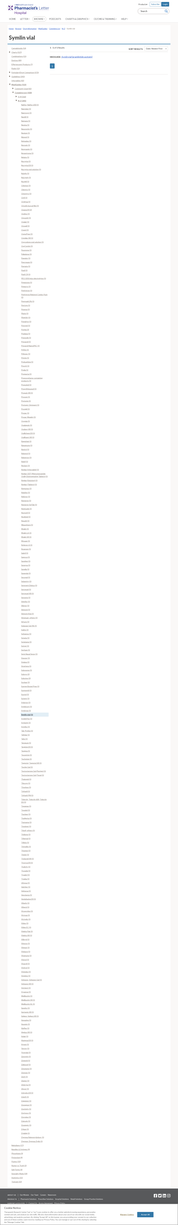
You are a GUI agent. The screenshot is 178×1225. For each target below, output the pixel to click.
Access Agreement (46, 1203)
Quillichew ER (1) (28, 433)
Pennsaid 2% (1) (27, 301)
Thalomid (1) (26, 779)
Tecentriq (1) (26, 755)
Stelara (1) (25, 662)
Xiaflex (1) (25, 1028)
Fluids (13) (15, 68)
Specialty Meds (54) (19, 1174)
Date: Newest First (154, 48)
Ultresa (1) (25, 883)
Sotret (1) (25, 646)
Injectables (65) (17, 80)
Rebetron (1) (26, 457)
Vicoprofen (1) (27, 911)
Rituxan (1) (25, 541)
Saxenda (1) (26, 573)
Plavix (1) (24, 313)
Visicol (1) (25, 960)
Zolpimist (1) (26, 1101)
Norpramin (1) (26, 149)
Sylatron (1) (25, 702)
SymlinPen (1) (26, 719)
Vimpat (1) (25, 947)
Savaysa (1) (25, 565)
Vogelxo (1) (25, 976)
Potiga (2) (25, 329)
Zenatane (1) (26, 1069)
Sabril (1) (24, 553)
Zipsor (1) (25, 1089)
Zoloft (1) (25, 1097)
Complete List (54, 29)
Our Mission (24, 1195)
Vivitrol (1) (25, 968)
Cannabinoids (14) (18, 48)
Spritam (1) (25, 650)
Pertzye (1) (25, 305)
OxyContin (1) (27, 246)
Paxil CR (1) (25, 274)
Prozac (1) (25, 413)
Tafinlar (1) (25, 735)
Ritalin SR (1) (26, 537)
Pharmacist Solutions (28, 1199)
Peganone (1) (26, 282)
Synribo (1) (25, 727)
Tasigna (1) (25, 751)
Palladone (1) (26, 254)
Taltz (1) (24, 739)
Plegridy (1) (25, 317)
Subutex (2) (26, 678)
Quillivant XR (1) (27, 437)
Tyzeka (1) (25, 879)
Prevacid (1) (26, 342)
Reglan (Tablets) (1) (29, 484)
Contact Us (33, 1203)
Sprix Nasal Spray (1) (29, 654)
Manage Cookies (127, 1214)
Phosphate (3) (17, 1153)
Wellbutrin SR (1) (28, 1000)
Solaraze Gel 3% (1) (29, 626)
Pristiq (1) (25, 358)
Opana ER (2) (26, 210)
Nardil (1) (24, 117)
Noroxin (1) (25, 145)
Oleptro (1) (25, 189)
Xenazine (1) (26, 1020)
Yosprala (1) (26, 1052)
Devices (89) (16, 60)
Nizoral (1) (25, 137)
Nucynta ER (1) (27, 165)
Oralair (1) (25, 222)
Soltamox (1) (26, 634)
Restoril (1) (25, 513)
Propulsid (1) (26, 385)
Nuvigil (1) (25, 181)
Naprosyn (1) (26, 113)
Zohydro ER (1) (27, 1093)
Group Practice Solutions (93, 1199)
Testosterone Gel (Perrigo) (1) (33, 771)
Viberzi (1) (25, 907)
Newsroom (52, 1195)
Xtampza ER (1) (27, 1040)
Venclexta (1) (26, 895)
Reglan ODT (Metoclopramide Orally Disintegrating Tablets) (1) (34, 475)
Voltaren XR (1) (27, 984)
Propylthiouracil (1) (28, 389)
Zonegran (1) (26, 1105)
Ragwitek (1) (26, 441)
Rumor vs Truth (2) (19, 1165)
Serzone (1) (25, 597)
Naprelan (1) (26, 109)
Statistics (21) (17, 1178)
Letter (24, 19)
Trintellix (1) (26, 846)
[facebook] (155, 1196)
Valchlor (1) (25, 887)
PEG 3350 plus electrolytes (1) (33, 278)
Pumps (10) (16, 1161)
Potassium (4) (17, 1157)
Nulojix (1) (25, 173)
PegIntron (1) (26, 290)
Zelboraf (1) (26, 1064)
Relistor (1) (25, 496)
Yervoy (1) (25, 1048)
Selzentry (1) (26, 581)
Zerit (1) (24, 1077)
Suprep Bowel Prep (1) (30, 686)
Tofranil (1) (25, 791)
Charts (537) (16, 52)
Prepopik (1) (26, 338)
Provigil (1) (25, 409)
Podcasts (55, 19)
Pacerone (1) (26, 250)
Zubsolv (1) (25, 1121)
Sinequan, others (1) (29, 618)
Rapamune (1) (26, 445)
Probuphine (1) (27, 362)
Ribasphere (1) (27, 525)
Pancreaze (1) (26, 262)
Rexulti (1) (25, 521)
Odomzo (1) (26, 185)
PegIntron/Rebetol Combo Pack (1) (34, 295)
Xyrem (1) (25, 1044)
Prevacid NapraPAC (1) (30, 346)
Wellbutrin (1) (26, 996)
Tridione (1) (25, 834)
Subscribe (155, 4)
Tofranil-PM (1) (27, 795)
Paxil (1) (24, 270)
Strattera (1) (26, 666)
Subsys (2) (25, 674)
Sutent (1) (25, 698)
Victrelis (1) (25, 919)
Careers (43, 1195)
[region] (89, 1214)
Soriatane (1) (26, 642)
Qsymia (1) (25, 421)
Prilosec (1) (25, 354)
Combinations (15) (18, 56)
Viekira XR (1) (26, 935)
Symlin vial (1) (27, 715)
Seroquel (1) (26, 589)
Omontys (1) (26, 194)
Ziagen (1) (25, 1081)
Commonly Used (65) (23, 89)
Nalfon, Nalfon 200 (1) (30, 105)
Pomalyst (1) (26, 321)
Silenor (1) (25, 605)
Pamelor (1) (25, 258)
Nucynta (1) (26, 161)
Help (124, 19)
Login (165, 4)
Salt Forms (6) (16, 1169)
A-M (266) (22, 97)
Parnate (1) (25, 266)
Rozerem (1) (26, 549)
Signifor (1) (25, 601)
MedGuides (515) (18, 84)
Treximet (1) (26, 826)
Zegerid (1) (25, 1060)
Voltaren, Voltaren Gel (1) (31, 980)
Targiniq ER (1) (27, 747)
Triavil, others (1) (28, 830)
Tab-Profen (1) (27, 731)
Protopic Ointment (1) (30, 405)
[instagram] (168, 1196)
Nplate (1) (25, 157)
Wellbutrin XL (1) (28, 1004)
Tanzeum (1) (26, 743)
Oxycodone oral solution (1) (32, 242)
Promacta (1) (26, 374)
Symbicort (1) (26, 706)
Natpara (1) (25, 121)
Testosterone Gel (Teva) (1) (32, 775)
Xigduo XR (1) (26, 1032)
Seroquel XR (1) (27, 593)
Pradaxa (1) (25, 334)
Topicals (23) (16, 1182)
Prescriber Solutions (45, 1199)
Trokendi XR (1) (27, 859)
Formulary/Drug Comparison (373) (25, 72)
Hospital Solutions (62, 1199)
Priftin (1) (25, 350)
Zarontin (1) (26, 1056)
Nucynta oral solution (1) (31, 169)
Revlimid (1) (25, 517)
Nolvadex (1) (26, 141)
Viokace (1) (25, 951)
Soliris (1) (25, 630)
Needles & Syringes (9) (20, 1149)
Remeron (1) (26, 501)
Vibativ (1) (25, 903)
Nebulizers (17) (17, 1145)
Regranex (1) (26, 488)
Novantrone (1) (27, 153)
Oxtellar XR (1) (27, 238)
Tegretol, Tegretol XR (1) (31, 763)
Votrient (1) (26, 988)
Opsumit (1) (26, 218)
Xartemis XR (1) (27, 1012)
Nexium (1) (25, 133)
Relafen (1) (25, 492)
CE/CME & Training (105, 19)
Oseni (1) (25, 230)
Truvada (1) (25, 871)
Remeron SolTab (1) (29, 505)
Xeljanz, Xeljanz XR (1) (30, 1016)
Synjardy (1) (26, 723)
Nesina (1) (25, 125)
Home (12, 19)
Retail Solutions (76, 1199)
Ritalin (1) (25, 529)
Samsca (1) (25, 557)
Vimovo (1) (25, 943)
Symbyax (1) (26, 710)
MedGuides (42, 29)
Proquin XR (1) (27, 393)
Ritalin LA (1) (26, 533)
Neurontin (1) (26, 129)
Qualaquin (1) (26, 425)
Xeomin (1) (25, 1024)
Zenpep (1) (25, 1073)
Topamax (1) (26, 806)
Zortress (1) (26, 1113)
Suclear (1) (25, 682)
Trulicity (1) (25, 867)
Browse (39, 19)
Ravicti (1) (25, 449)
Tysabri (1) (25, 875)
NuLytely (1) (26, 177)
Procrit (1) (25, 366)
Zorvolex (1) (26, 1117)
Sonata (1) (25, 638)
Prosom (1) (25, 397)
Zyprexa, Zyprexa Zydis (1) (32, 1141)
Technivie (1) (26, 759)
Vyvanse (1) (26, 992)
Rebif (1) (24, 461)
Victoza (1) (25, 915)
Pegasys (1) (26, 286)
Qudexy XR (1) (27, 429)
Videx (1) (24, 923)
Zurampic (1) (26, 1125)
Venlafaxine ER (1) (28, 899)
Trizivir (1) (25, 855)
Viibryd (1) (25, 939)
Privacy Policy (59, 1203)
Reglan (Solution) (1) (29, 480)
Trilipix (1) (25, 842)
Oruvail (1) (25, 226)
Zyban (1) (25, 1129)
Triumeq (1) (25, 850)
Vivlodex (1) (26, 972)
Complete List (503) (23, 93)
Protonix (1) (26, 401)
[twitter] (160, 1196)
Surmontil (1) (26, 690)
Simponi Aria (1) (27, 614)
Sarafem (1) (25, 561)
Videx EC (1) (26, 927)
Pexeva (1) (25, 309)
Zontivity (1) (26, 1109)
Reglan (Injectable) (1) (30, 470)
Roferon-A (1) (26, 545)
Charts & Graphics (76, 19)
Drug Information (29, 29)
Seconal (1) (25, 577)
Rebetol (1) (25, 453)
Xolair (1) (24, 1036)
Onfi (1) (24, 198)
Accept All (145, 1214)
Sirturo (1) (25, 622)
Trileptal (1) (25, 838)
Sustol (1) (25, 694)
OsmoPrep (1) (27, 234)
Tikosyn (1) (25, 783)
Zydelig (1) (25, 1133)
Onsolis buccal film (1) (30, 206)
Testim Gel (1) (27, 767)
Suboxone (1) (26, 670)
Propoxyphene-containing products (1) (31, 379)
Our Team (34, 1195)
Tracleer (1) (25, 814)
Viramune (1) (26, 955)
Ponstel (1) (25, 325)
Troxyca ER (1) (27, 863)
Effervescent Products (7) (22, 64)
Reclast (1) (25, 465)
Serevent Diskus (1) (29, 585)
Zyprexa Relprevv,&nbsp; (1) (32, 1137)
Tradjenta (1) (26, 818)
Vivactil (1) (25, 964)
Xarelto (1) (25, 1008)
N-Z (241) (22, 101)
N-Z (63, 29)
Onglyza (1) (25, 202)
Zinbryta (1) (26, 1085)
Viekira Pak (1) (27, 931)
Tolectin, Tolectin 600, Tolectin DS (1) (34, 800)
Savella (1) (25, 569)
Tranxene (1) (26, 822)
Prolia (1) (24, 370)
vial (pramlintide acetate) (77, 56)
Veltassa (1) (26, 891)
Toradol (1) (25, 810)
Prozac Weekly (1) (28, 417)
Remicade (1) (26, 509)
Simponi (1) (25, 610)
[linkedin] (164, 1196)
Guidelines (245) (18, 76)
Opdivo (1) (25, 214)
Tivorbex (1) (26, 787)
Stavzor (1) (25, 658)
